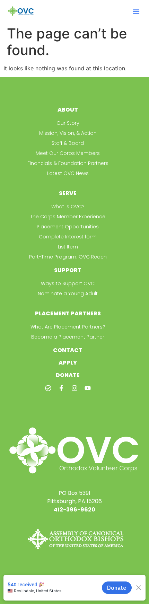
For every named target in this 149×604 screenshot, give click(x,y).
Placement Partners (68, 313)
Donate (68, 375)
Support (67, 270)
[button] (136, 11)
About (68, 110)
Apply (68, 363)
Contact (67, 350)
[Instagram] (74, 388)
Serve (68, 193)
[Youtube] (88, 388)
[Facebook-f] (61, 388)
